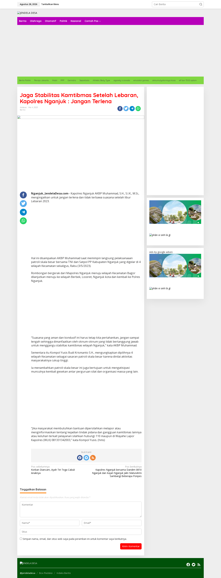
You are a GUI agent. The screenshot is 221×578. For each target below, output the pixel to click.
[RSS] (93, 457)
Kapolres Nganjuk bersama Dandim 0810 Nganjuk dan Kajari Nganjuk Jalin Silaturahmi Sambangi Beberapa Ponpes (116, 471)
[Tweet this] (126, 108)
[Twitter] (86, 457)
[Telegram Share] (132, 108)
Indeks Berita (64, 573)
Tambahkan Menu (50, 4)
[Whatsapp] (138, 108)
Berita (22, 110)
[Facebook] (80, 457)
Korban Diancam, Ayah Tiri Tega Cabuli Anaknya (53, 469)
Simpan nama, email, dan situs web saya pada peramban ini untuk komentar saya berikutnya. (75, 538)
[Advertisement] (86, 231)
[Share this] (120, 108)
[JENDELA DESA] (27, 12)
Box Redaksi (45, 573)
